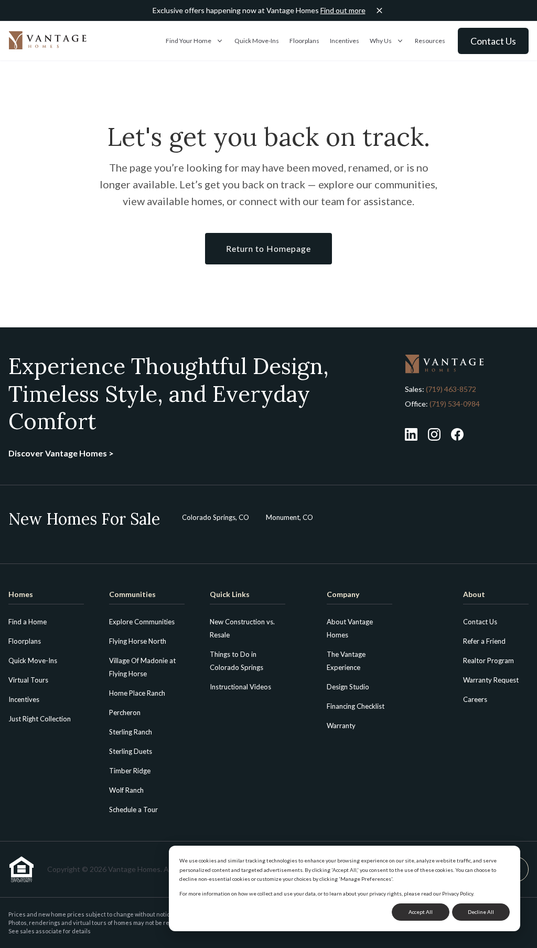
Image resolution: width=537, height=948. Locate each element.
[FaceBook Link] (457, 434)
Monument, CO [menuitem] (289, 517)
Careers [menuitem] (475, 699)
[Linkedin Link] (411, 434)
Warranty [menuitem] (341, 725)
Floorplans (304, 41)
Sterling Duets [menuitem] (130, 751)
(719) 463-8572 (451, 389)
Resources (430, 41)
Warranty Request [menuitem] (491, 680)
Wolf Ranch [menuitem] (126, 790)
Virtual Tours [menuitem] (28, 680)
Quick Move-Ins (256, 41)
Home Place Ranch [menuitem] (137, 693)
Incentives (344, 41)
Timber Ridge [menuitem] (130, 770)
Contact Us (493, 41)
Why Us (381, 41)
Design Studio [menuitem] (348, 687)
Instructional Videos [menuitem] (240, 687)
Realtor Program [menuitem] (488, 660)
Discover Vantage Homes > (61, 453)
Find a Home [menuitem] (27, 621)
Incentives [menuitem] (23, 699)
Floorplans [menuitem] (24, 641)
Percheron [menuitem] (125, 712)
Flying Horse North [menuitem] (137, 641)
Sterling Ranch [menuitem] (130, 732)
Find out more (343, 10)
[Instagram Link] (434, 434)
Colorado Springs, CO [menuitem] (215, 517)
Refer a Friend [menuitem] (484, 641)
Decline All (481, 912)
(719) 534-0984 (454, 403)
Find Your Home (188, 41)
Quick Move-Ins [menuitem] (32, 660)
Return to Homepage (268, 248)
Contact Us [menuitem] (480, 621)
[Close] (379, 10)
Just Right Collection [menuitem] (39, 719)
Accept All (421, 912)
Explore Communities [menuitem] (142, 621)
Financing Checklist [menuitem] (355, 706)
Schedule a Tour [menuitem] (133, 809)
